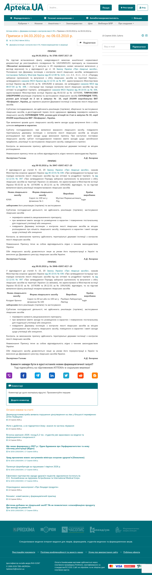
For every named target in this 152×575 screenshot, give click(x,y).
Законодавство (74, 23)
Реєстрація (128, 8)
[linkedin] (52, 375)
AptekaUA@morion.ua (15, 569)
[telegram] (38, 375)
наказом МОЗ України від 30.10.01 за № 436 (74, 90)
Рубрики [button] (22, 23)
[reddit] (81, 375)
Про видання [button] (125, 23)
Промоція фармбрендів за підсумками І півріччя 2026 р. (33, 466)
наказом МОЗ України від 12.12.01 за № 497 (43, 81)
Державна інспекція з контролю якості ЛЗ (25, 45)
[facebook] (23, 375)
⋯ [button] (136, 18)
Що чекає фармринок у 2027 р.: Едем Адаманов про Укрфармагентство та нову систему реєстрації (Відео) (47, 447)
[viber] (9, 375)
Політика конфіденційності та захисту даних (62, 552)
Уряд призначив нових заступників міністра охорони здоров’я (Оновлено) (45, 457)
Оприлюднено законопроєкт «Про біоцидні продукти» (32, 487)
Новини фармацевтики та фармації (54, 45)
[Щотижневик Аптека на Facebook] (146, 36)
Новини (39, 23)
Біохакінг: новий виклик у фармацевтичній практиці (31, 496)
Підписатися (139, 47)
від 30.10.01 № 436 (54, 173)
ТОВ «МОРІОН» (23, 566)
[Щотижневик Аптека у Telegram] (142, 36)
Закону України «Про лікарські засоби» (76, 69)
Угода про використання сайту (103, 552)
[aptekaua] (95, 375)
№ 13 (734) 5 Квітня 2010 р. (20, 40)
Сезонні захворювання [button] (59, 18)
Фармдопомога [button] (21, 18)
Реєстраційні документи (23, 552)
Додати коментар (20, 400)
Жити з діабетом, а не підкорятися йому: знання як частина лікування (40, 426)
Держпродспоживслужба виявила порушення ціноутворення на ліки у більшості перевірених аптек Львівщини (51, 415)
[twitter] (66, 375)
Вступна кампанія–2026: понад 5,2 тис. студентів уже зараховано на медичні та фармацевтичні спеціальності (45, 436)
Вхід (143, 8)
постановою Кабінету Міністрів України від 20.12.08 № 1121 (35, 75)
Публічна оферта (131, 552)
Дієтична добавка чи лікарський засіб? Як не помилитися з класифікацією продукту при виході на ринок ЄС (50, 506)
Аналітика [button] (53, 23)
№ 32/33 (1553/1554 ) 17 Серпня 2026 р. (23, 451)
